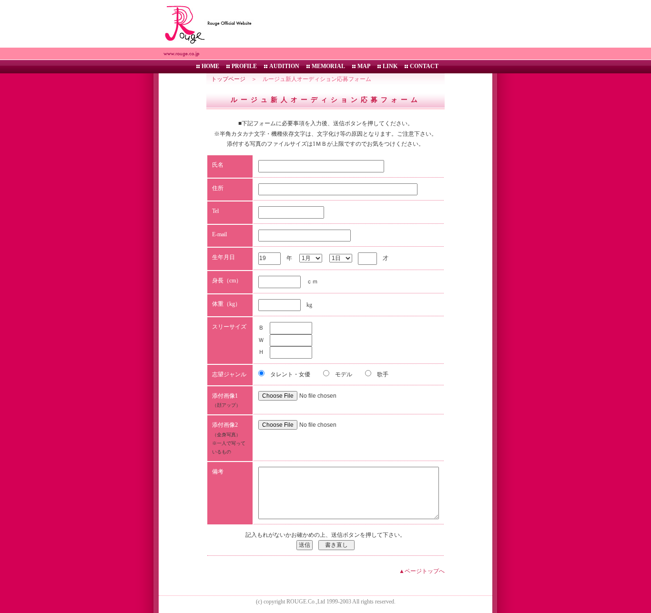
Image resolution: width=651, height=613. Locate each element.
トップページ (228, 79)
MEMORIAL (328, 66)
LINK (390, 66)
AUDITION (284, 66)
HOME (210, 66)
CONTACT (424, 66)
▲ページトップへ (422, 571)
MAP (363, 66)
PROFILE (244, 66)
